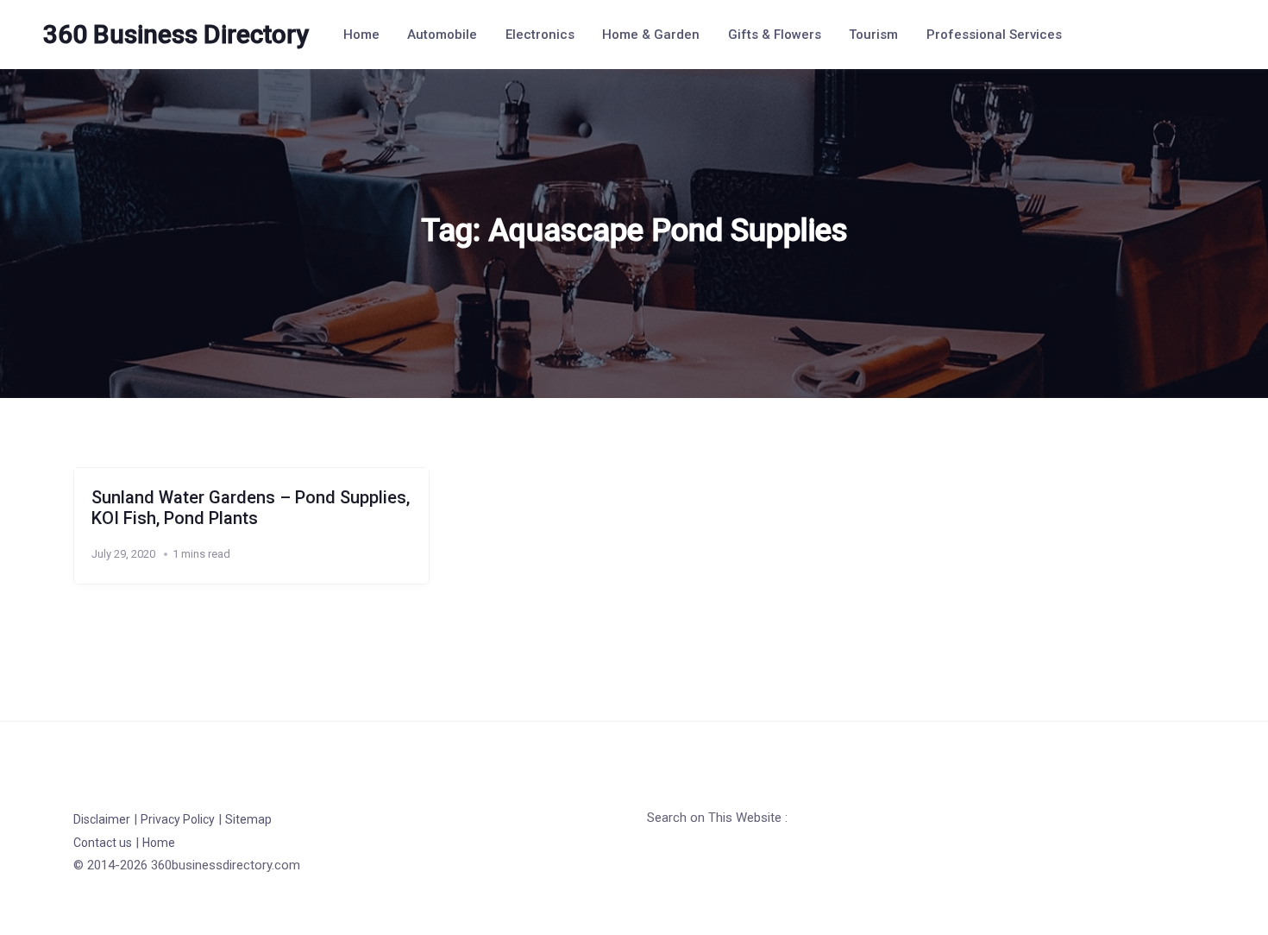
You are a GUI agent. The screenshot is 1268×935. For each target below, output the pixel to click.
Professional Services (994, 34)
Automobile (442, 34)
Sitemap (248, 819)
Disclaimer (101, 819)
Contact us (102, 843)
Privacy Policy (178, 819)
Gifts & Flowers (774, 34)
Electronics (539, 34)
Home (361, 34)
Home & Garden (651, 34)
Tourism (873, 34)
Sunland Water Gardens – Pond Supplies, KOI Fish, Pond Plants (250, 507)
